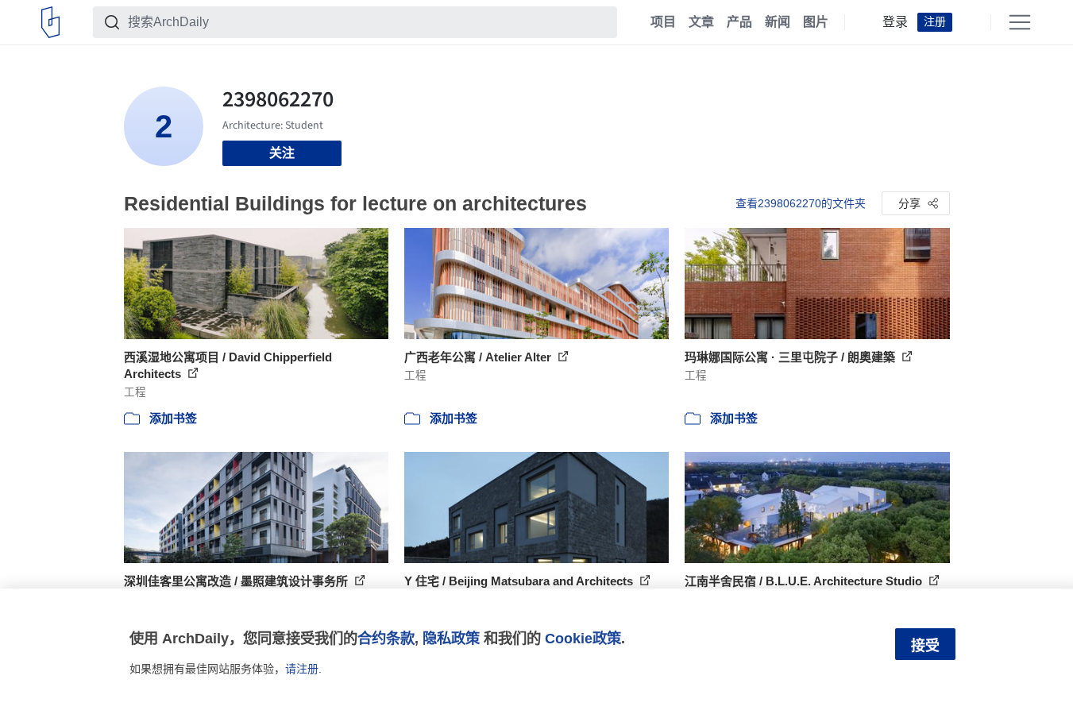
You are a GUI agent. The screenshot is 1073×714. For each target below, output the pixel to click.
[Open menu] (1019, 22)
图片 (815, 22)
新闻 (777, 22)
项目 (663, 22)
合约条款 (386, 638)
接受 (925, 646)
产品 (739, 22)
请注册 (301, 668)
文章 (701, 22)
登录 (895, 22)
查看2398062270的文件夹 (800, 203)
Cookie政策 (583, 638)
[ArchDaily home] (50, 22)
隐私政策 (451, 638)
